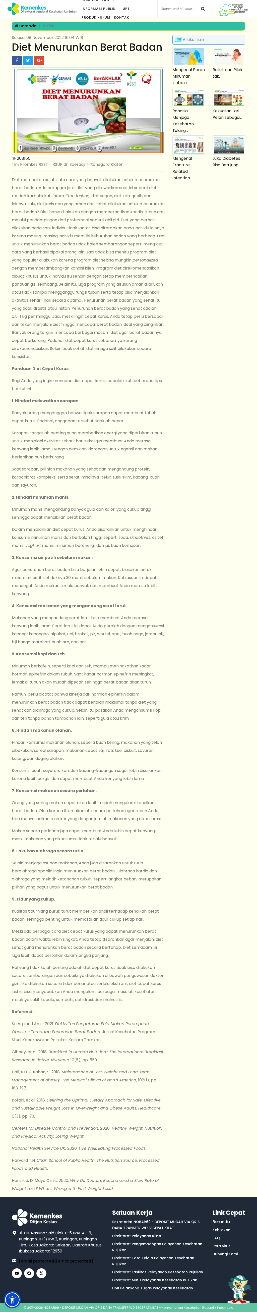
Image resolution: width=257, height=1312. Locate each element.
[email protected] (37, 1261)
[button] (12, 1299)
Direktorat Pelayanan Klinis (136, 1235)
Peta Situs (221, 1245)
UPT (126, 8)
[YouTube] (17, 1273)
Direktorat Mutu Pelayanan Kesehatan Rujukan (154, 1280)
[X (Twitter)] (41, 1273)
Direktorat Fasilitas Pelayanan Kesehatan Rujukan (157, 1272)
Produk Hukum (96, 17)
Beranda (27, 26)
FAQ (216, 1237)
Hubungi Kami (225, 1253)
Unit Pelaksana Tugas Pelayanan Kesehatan (152, 1288)
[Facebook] (29, 1273)
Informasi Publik (98, 8)
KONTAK (121, 17)
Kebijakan (221, 1229)
